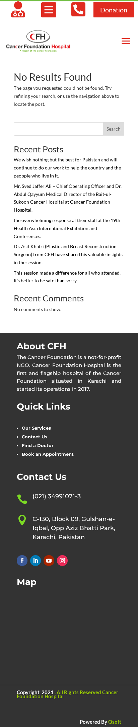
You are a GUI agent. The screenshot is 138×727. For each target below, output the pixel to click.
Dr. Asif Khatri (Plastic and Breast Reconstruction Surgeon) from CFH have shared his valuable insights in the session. (68, 254)
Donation (113, 10)
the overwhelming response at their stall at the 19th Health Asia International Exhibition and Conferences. (67, 228)
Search (114, 129)
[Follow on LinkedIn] (35, 560)
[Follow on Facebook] (22, 560)
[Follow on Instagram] (62, 560)
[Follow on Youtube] (49, 560)
